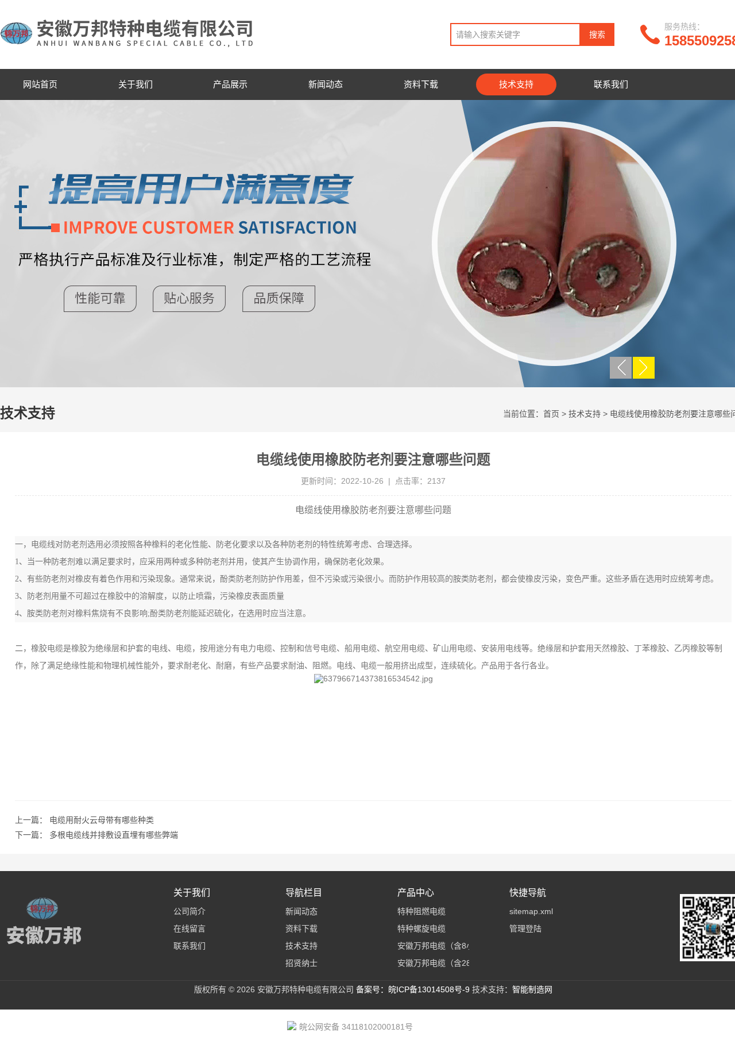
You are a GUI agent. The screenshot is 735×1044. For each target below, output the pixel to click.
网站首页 (40, 84)
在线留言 (189, 928)
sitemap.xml (531, 911)
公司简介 (189, 911)
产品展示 (230, 84)
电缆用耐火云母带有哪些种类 (101, 820)
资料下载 (421, 84)
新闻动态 (325, 84)
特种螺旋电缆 (421, 928)
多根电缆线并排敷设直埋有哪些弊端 (113, 834)
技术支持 (516, 84)
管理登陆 (525, 928)
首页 (551, 413)
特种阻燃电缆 (421, 911)
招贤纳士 (301, 963)
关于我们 (135, 84)
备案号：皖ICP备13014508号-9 (413, 989)
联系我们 (611, 84)
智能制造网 (532, 989)
